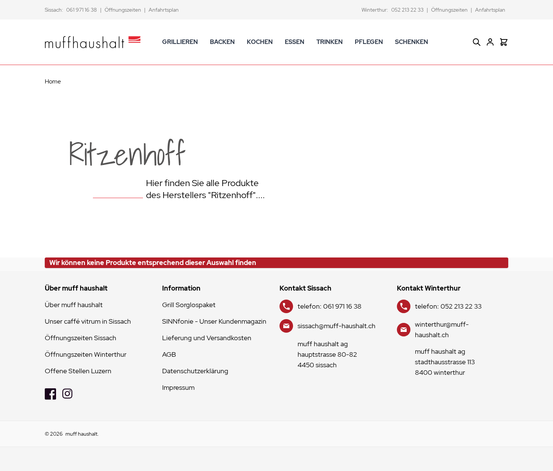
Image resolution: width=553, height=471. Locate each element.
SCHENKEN (411, 42)
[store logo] (93, 42)
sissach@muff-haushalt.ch (336, 325)
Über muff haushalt (74, 304)
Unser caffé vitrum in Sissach (88, 321)
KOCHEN (260, 42)
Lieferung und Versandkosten (206, 337)
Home (53, 81)
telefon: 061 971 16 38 (330, 306)
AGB (169, 354)
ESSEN (294, 42)
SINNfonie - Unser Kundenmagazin (214, 321)
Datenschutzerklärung (195, 371)
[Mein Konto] (490, 42)
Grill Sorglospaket (189, 304)
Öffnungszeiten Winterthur (85, 354)
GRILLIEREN (180, 42)
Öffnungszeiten (123, 9)
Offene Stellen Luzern (78, 371)
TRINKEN (329, 42)
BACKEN (222, 42)
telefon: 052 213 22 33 (448, 306)
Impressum (178, 387)
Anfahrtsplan (164, 9)
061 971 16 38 (81, 9)
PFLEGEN (369, 42)
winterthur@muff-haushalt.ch (442, 329)
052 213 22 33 (407, 9)
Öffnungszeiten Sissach (80, 337)
